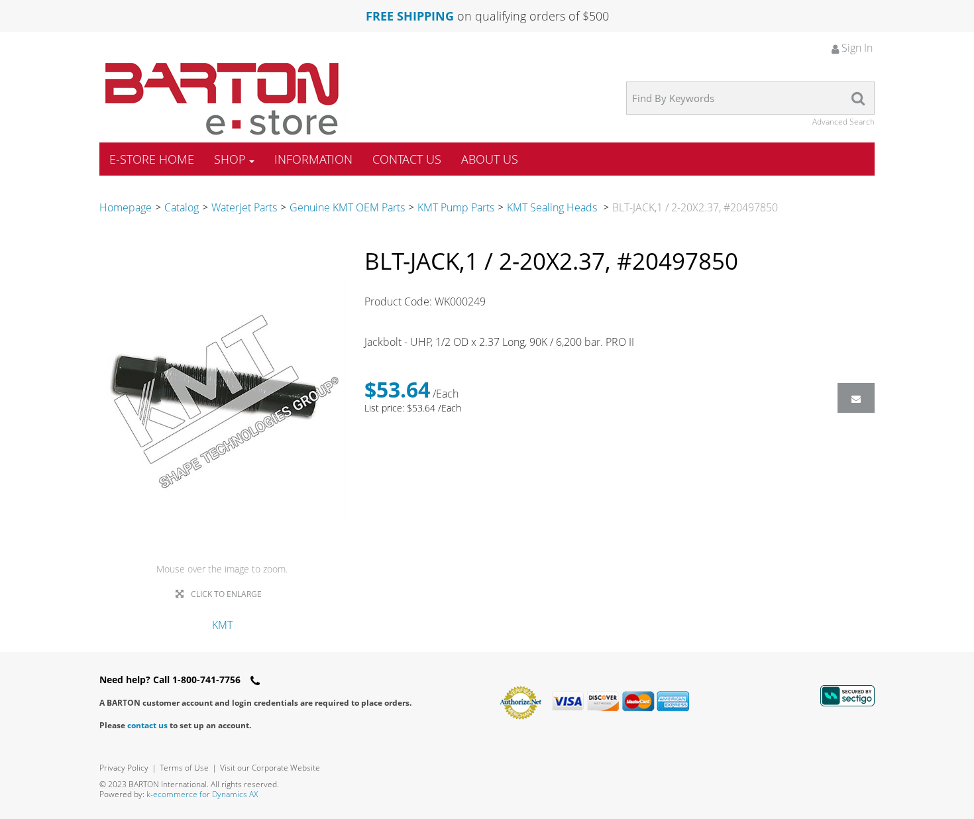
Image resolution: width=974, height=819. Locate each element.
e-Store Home (151, 159)
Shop (230, 159)
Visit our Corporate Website (270, 767)
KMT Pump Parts (455, 207)
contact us (147, 725)
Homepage (125, 207)
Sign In (856, 47)
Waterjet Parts (244, 207)
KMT (222, 625)
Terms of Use (184, 767)
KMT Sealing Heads (553, 207)
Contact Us (406, 159)
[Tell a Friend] (856, 398)
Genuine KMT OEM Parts (347, 207)
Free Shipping (410, 16)
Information (313, 159)
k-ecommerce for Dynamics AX (202, 794)
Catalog (181, 207)
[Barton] (222, 98)
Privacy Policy (123, 767)
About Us (489, 159)
